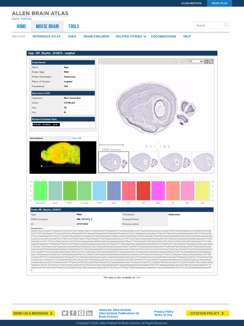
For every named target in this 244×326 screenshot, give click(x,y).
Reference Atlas (47, 36)
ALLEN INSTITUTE (191, 3)
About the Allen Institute (115, 310)
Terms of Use (163, 315)
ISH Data (18, 36)
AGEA (72, 36)
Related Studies (129, 36)
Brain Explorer (96, 36)
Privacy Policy (164, 311)
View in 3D (76, 138)
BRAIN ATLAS (219, 3)
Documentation (163, 36)
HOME (21, 26)
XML (138, 277)
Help (187, 36)
